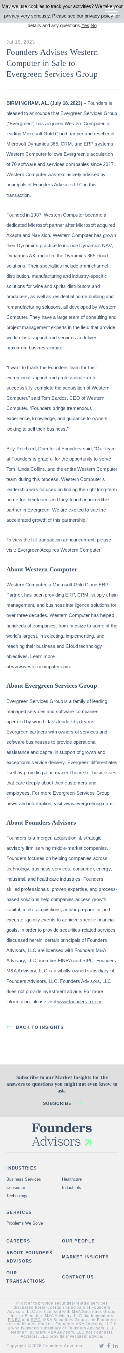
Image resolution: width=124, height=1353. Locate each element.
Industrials (71, 1187)
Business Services (23, 1179)
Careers (18, 1241)
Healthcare (72, 1179)
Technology (16, 1195)
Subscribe (57, 1103)
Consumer (15, 1187)
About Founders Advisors (29, 1257)
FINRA (14, 1320)
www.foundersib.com (79, 1001)
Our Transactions (25, 1277)
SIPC (36, 1320)
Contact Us (78, 1277)
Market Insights (85, 1257)
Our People (78, 1241)
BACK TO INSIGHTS (40, 1027)
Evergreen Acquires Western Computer (58, 550)
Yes (85, 25)
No (94, 25)
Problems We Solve (24, 1223)
